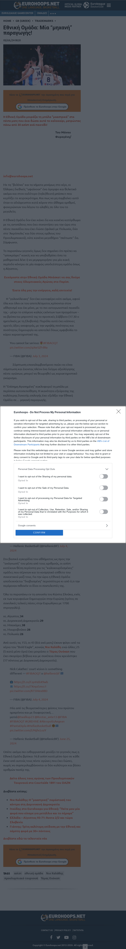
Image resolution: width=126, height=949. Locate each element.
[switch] (103, 476)
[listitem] (63, 469)
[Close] (119, 412)
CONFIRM (39, 532)
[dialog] (63, 474)
